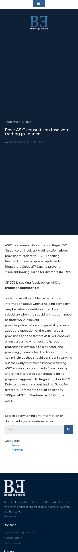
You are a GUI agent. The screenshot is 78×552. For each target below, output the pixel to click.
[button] (39, 3)
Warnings (17, 449)
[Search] (68, 429)
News (40, 141)
